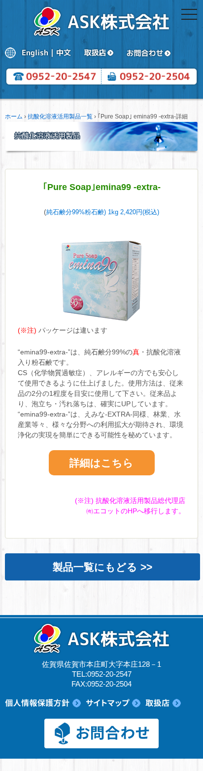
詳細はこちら (101, 462)
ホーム (14, 116)
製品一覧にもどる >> (102, 567)
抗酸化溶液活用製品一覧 (60, 116)
